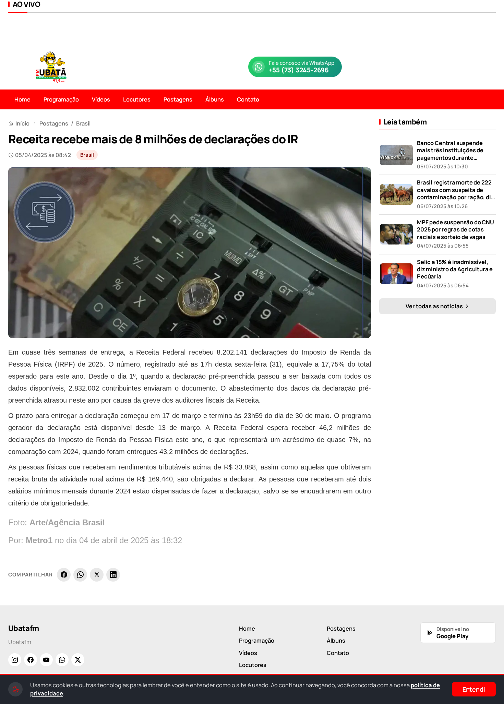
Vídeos (101, 99)
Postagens (178, 99)
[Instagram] (14, 659)
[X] (97, 575)
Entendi (474, 689)
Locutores (137, 99)
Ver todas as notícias (435, 306)
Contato (248, 99)
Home (22, 99)
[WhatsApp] (80, 575)
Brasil (83, 123)
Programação (61, 99)
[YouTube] (46, 659)
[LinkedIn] (113, 575)
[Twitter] (77, 659)
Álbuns (214, 99)
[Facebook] (64, 575)
